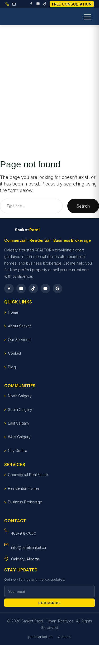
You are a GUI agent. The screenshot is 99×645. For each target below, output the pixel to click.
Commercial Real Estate (28, 474)
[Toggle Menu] (87, 17)
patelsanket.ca (40, 636)
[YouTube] (45, 288)
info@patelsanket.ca (28, 547)
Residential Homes (24, 488)
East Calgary (18, 423)
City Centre (17, 450)
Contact (14, 353)
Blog (12, 367)
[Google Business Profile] (57, 288)
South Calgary (20, 409)
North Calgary (20, 396)
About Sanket (19, 326)
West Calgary (19, 437)
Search (83, 206)
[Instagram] (38, 4)
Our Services (19, 339)
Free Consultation (72, 4)
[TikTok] (45, 4)
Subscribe (49, 603)
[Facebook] (31, 4)
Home (13, 312)
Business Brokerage (25, 502)
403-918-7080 (23, 533)
